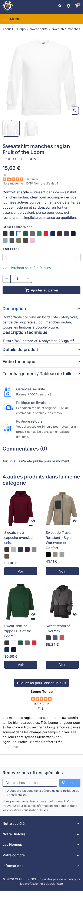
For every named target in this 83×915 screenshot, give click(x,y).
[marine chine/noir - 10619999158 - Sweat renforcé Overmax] (55, 637)
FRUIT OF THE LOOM (20, 159)
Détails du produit (20, 349)
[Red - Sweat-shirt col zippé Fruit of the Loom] (34, 642)
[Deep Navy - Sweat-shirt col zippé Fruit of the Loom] (13, 649)
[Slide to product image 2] (31, 128)
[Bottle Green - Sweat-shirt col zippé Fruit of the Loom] (20, 642)
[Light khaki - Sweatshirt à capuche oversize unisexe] (6, 556)
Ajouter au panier (41, 290)
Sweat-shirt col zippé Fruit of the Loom (18, 631)
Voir (21, 571)
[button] (60, 6)
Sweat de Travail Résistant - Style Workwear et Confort (59, 540)
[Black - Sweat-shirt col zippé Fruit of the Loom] (6, 642)
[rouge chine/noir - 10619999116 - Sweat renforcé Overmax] (61, 637)
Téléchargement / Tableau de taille (38, 373)
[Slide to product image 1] (11, 128)
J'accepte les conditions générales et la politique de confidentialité (43, 793)
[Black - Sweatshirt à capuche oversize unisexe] (6, 549)
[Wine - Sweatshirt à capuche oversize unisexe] (27, 549)
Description (14, 308)
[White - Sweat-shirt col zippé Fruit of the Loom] (13, 642)
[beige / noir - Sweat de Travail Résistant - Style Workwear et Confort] (55, 554)
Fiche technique (19, 361)
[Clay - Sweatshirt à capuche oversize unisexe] (13, 549)
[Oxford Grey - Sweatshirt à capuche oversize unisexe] (34, 549)
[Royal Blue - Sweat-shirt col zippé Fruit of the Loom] (6, 649)
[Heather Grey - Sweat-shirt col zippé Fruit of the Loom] (27, 642)
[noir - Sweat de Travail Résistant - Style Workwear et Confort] (48, 554)
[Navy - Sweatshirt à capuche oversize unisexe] (20, 549)
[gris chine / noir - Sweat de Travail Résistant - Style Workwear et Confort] (61, 554)
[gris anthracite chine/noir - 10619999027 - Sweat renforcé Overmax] (48, 637)
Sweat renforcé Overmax (58, 628)
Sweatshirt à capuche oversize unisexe (18, 537)
